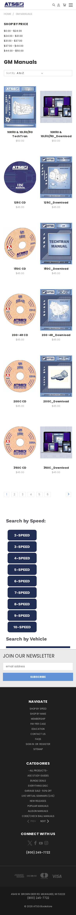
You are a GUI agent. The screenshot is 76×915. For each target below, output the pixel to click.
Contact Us (38, 734)
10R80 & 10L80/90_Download (56, 134)
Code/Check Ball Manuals (38, 816)
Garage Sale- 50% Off (38, 790)
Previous (6, 911)
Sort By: (10, 73)
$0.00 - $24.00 (13, 31)
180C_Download (56, 269)
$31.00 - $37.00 (13, 41)
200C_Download (56, 401)
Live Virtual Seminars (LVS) (38, 795)
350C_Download (56, 468)
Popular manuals (38, 806)
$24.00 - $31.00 (13, 36)
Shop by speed (38, 708)
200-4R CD (20, 335)
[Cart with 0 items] (64, 4)
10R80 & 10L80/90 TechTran (20, 134)
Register (44, 744)
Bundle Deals (38, 780)
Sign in (30, 744)
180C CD (20, 269)
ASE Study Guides (38, 775)
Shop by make (38, 713)
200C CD (20, 401)
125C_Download (56, 202)
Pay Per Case (38, 724)
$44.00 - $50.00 (14, 51)
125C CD (20, 202)
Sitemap (38, 749)
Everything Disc (38, 785)
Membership (38, 718)
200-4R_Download (56, 335)
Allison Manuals (38, 811)
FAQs (38, 739)
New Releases (38, 801)
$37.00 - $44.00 (13, 46)
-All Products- (38, 770)
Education (38, 729)
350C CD (19, 468)
